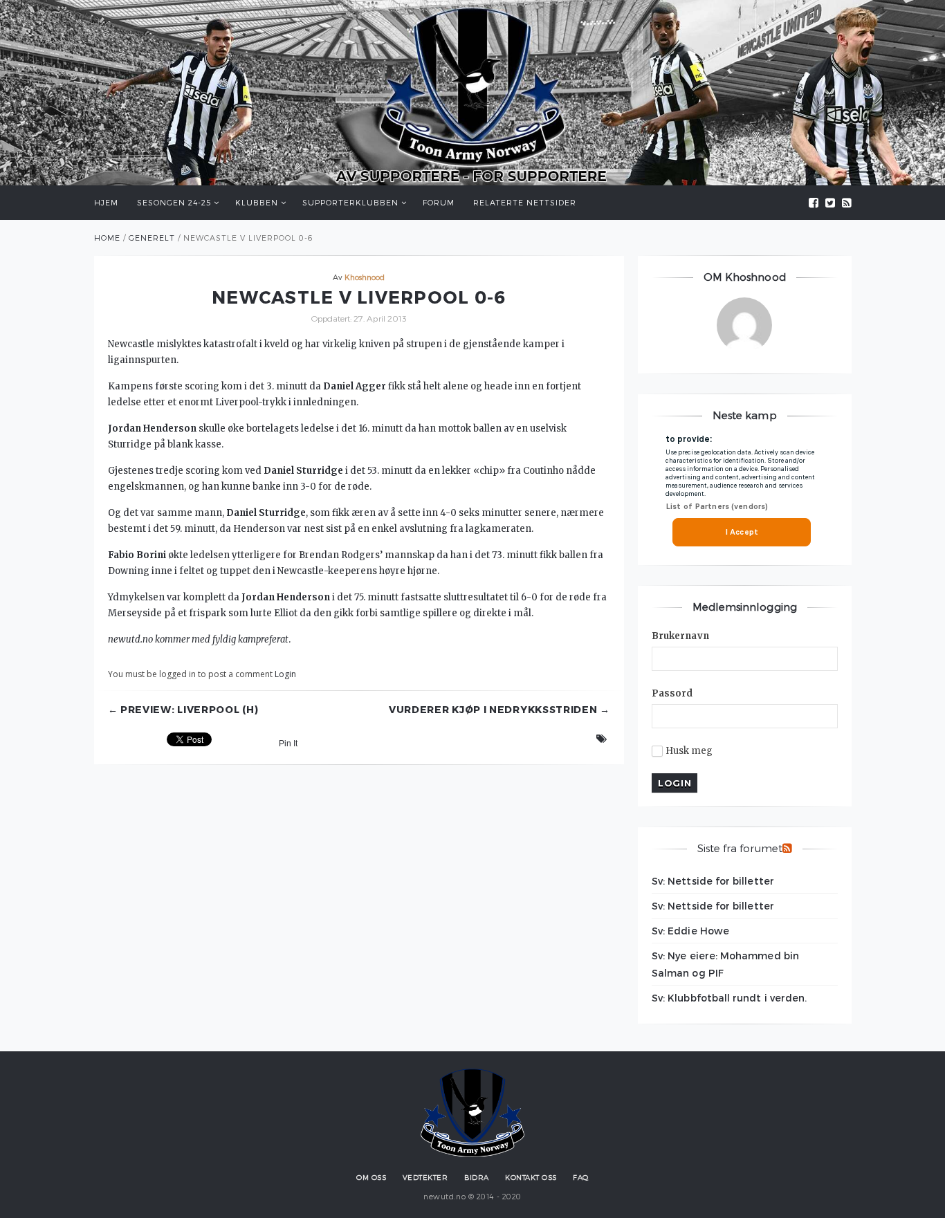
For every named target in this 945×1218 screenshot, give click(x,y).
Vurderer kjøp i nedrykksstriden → (499, 709)
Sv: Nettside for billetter (713, 881)
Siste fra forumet (739, 848)
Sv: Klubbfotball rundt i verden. (729, 998)
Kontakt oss (531, 1177)
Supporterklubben (350, 202)
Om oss (371, 1177)
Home (107, 237)
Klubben (256, 202)
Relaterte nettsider (524, 202)
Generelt (152, 237)
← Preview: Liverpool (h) (183, 709)
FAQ (581, 1177)
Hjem (106, 202)
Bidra (476, 1177)
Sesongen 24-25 (174, 202)
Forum (439, 202)
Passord (672, 693)
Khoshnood (365, 277)
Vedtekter (425, 1177)
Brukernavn (680, 636)
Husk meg (689, 751)
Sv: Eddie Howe (690, 930)
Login (285, 674)
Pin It (288, 743)
